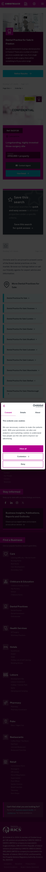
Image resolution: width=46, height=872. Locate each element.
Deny (23, 464)
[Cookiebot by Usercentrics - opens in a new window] (33, 405)
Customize (21, 456)
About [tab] (37, 412)
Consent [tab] (8, 412)
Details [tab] (23, 412)
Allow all (23, 449)
